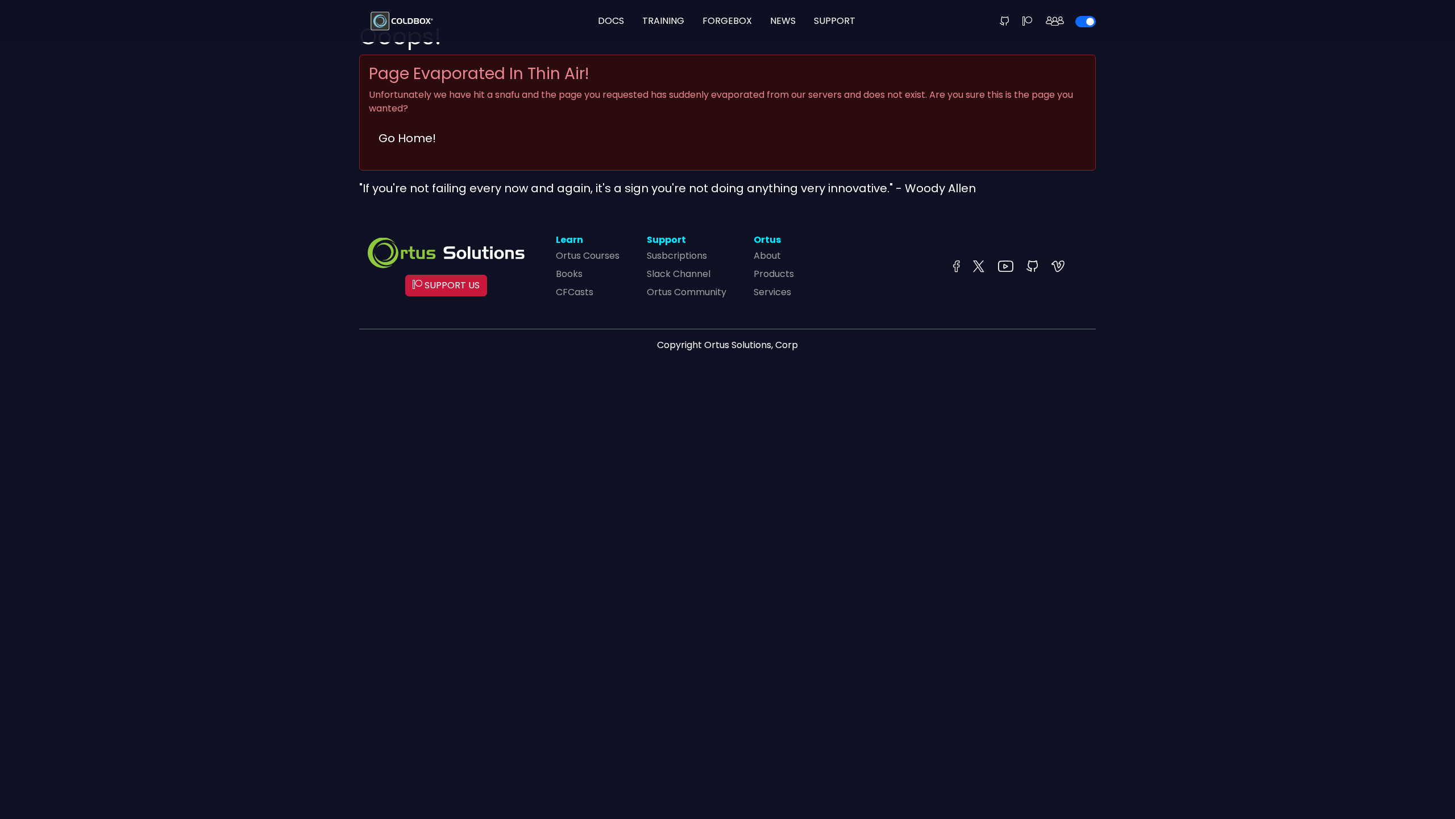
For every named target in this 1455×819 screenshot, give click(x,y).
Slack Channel (678, 273)
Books (569, 273)
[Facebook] (956, 267)
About (767, 255)
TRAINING (663, 20)
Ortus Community (686, 292)
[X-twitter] (978, 267)
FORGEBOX (727, 20)
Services (772, 292)
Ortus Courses (588, 255)
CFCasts (574, 292)
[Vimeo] (1058, 267)
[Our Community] (1055, 21)
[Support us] (1027, 21)
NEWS (783, 20)
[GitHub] (1004, 21)
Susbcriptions (677, 255)
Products (774, 273)
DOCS (611, 20)
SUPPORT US (451, 285)
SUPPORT (834, 20)
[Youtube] (1005, 267)
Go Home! (407, 138)
